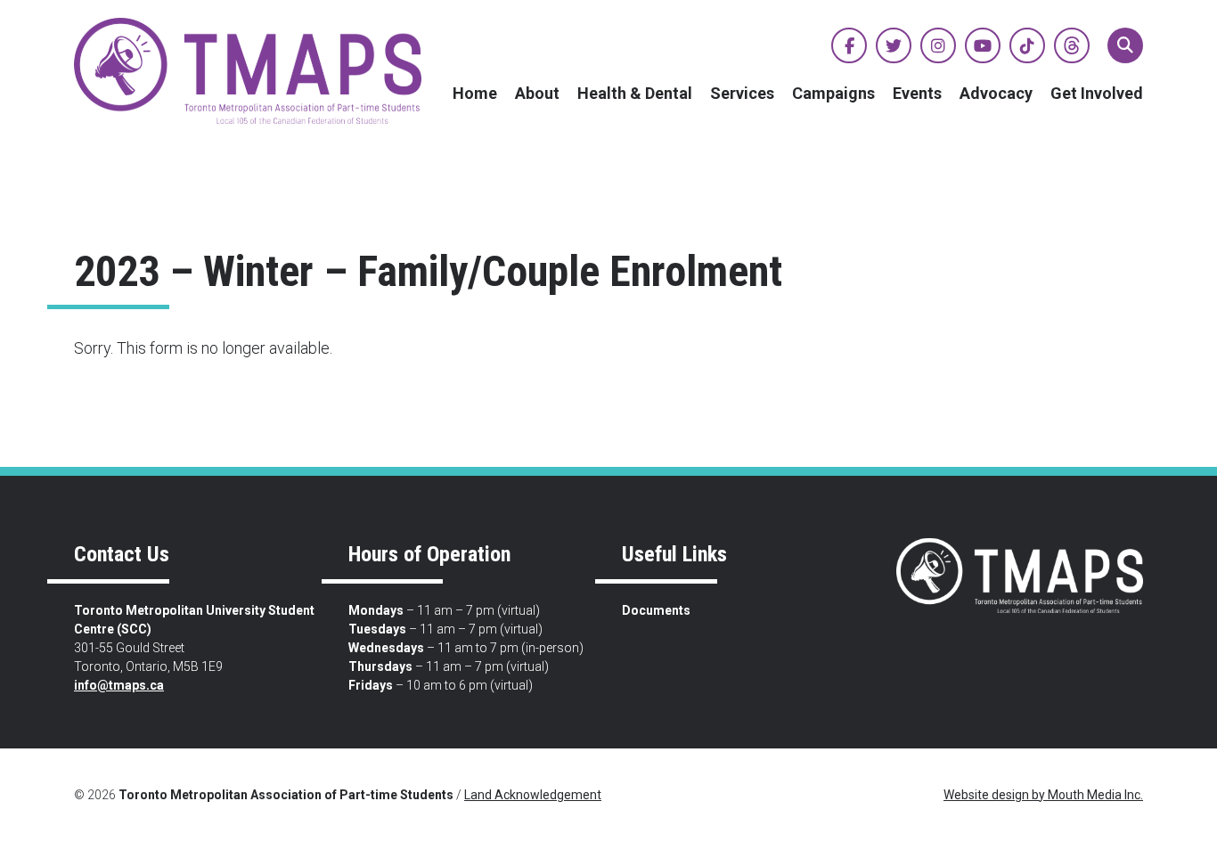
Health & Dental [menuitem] (634, 93)
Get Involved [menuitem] (1096, 93)
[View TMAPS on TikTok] (1027, 45)
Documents (656, 610)
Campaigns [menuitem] (833, 93)
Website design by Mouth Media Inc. (1043, 795)
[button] (1125, 45)
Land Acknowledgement (532, 795)
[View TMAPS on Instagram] (938, 45)
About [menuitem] (537, 93)
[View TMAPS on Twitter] (893, 45)
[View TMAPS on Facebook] (849, 45)
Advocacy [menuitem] (996, 93)
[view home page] (247, 71)
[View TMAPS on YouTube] (983, 45)
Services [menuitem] (742, 93)
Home (475, 93)
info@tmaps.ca (119, 685)
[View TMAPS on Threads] (1072, 45)
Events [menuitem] (917, 93)
